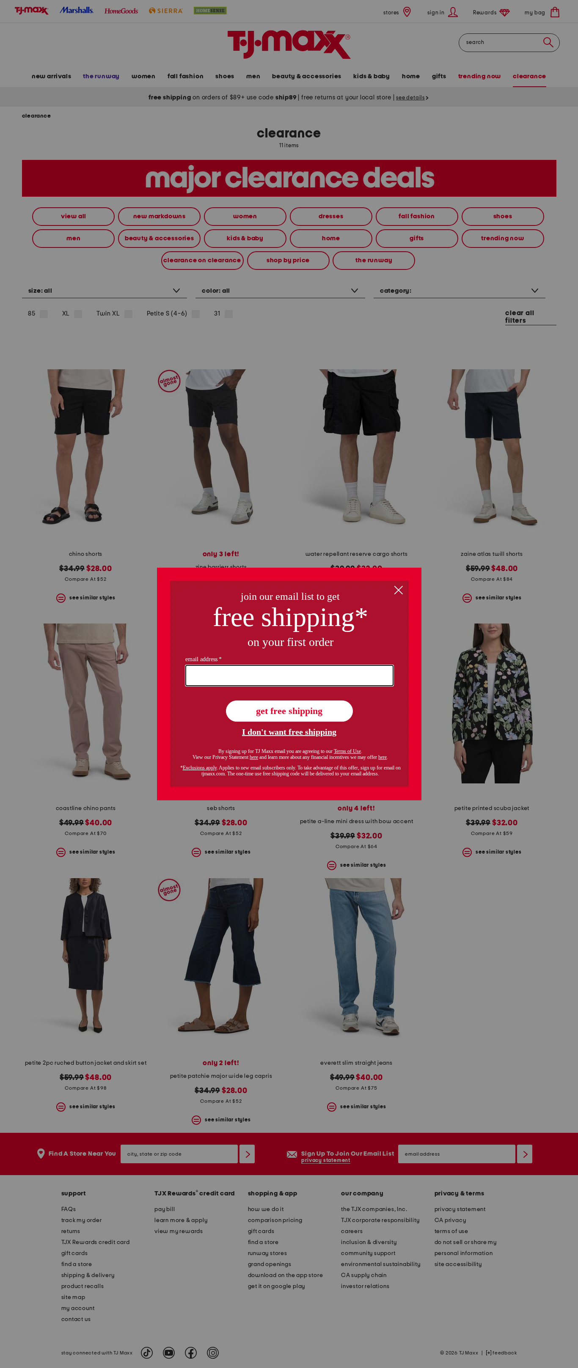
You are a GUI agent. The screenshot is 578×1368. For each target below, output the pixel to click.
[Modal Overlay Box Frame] (289, 684)
